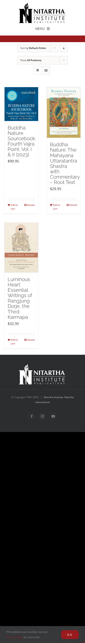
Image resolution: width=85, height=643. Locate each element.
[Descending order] (64, 48)
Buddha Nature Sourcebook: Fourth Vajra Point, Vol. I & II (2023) (22, 141)
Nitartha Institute (53, 397)
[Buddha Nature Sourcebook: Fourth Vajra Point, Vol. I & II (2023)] (21, 104)
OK (70, 635)
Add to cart (14, 206)
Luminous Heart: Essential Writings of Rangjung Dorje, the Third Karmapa (20, 298)
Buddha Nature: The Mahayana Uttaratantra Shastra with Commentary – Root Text (65, 163)
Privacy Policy (14, 637)
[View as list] (46, 70)
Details (31, 205)
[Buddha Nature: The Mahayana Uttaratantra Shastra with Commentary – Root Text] (63, 112)
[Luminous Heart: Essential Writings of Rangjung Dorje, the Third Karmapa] (21, 247)
